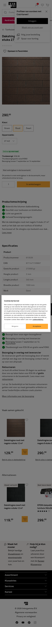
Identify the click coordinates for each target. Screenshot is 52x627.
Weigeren (15, 326)
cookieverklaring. (37, 319)
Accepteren (37, 326)
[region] (26, 313)
